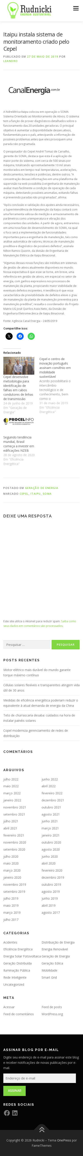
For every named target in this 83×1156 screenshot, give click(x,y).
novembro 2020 (14, 842)
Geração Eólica (52, 963)
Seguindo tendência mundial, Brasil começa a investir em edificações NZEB (18, 444)
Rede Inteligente (15, 977)
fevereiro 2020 (52, 870)
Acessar (9, 1007)
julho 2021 (10, 821)
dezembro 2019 (53, 877)
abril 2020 (49, 863)
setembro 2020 (14, 849)
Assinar (14, 1090)
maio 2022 (11, 786)
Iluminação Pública (16, 970)
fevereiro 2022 (52, 793)
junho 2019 (50, 898)
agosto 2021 (51, 814)
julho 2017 (10, 919)
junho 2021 (50, 821)
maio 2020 (11, 863)
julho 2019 (10, 898)
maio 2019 (11, 905)
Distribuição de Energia (58, 942)
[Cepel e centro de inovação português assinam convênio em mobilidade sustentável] (57, 385)
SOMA (47, 494)
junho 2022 (50, 779)
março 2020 (12, 870)
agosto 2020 (51, 849)
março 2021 (50, 828)
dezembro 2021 (53, 800)
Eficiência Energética (18, 949)
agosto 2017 (51, 912)
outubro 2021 (51, 807)
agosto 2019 (51, 891)
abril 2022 (49, 786)
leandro (10, 61)
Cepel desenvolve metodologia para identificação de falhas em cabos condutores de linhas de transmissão (18, 388)
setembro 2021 (14, 814)
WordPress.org (52, 1014)
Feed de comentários (18, 1014)
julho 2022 (10, 779)
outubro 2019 (51, 884)
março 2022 (12, 793)
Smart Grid (49, 977)
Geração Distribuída (17, 963)
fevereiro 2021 (13, 835)
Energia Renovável (55, 949)
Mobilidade (49, 970)
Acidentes (10, 942)
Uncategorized (13, 984)
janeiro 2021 (51, 835)
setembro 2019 (14, 891)
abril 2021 (10, 828)
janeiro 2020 (12, 877)
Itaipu (36, 494)
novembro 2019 (14, 884)
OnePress (64, 1140)
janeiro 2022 (12, 800)
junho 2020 (50, 856)
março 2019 (12, 912)
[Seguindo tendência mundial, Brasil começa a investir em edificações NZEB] (19, 426)
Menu (75, 8)
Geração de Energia (41, 488)
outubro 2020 (51, 842)
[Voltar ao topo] (41, 1130)
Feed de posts (52, 1007)
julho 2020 (10, 856)
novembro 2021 (14, 807)
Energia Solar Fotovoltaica (22, 956)
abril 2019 (49, 905)
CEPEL (24, 494)
